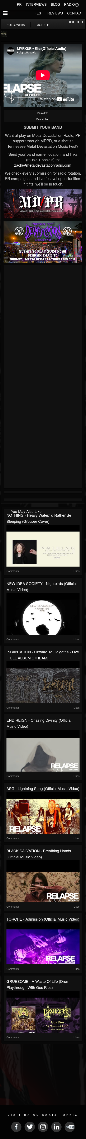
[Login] (77, 4)
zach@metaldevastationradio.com (42, 165)
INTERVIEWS (36, 4)
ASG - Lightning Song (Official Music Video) (42, 788)
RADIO (69, 4)
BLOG (55, 4)
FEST (38, 13)
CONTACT (75, 13)
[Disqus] (43, 322)
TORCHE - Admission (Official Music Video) (42, 919)
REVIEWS (55, 13)
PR (19, 4)
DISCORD (75, 21)
